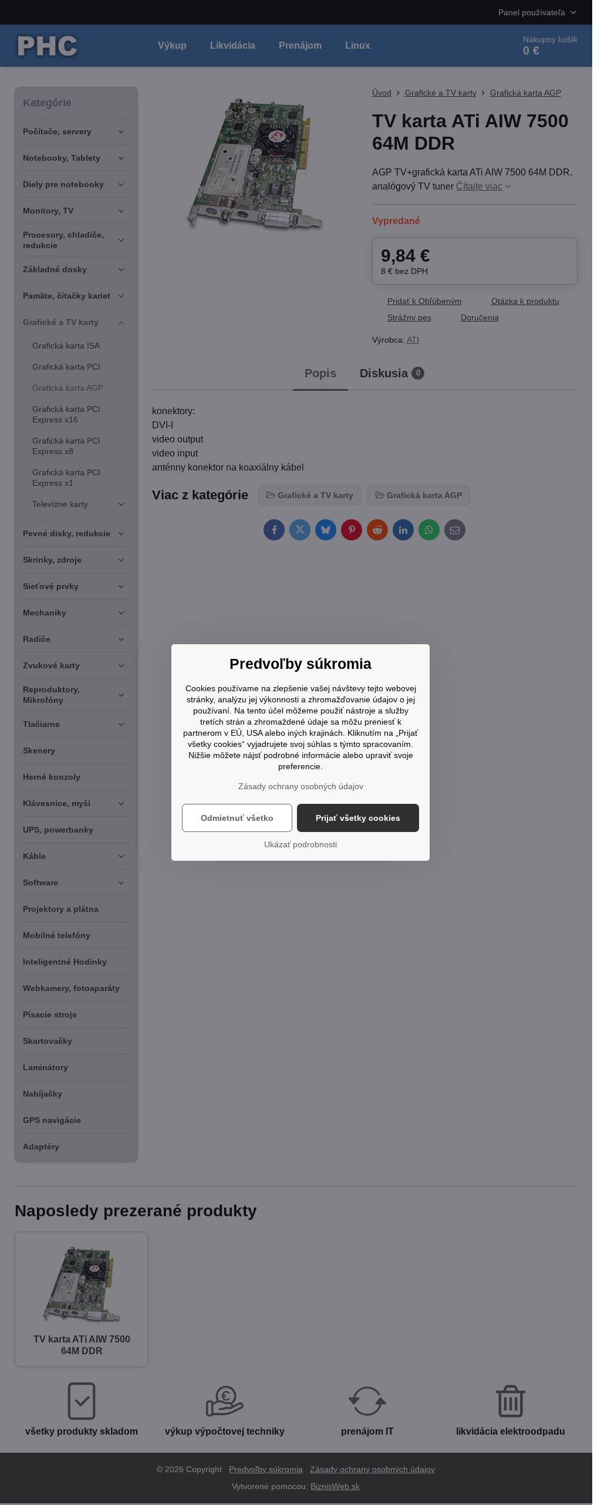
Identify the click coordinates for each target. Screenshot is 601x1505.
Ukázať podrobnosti (300, 844)
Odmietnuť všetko (237, 818)
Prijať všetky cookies (358, 818)
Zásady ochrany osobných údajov (300, 786)
